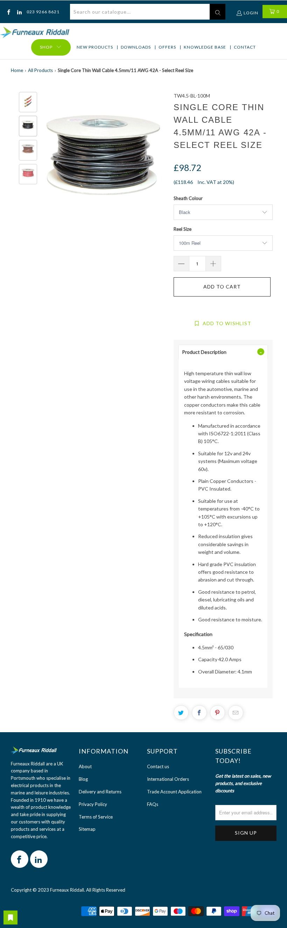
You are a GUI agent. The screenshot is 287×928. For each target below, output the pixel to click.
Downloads (136, 47)
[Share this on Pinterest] (217, 712)
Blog (83, 779)
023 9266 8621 (43, 11)
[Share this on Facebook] (199, 712)
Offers (167, 47)
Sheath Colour (188, 198)
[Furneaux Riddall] (34, 33)
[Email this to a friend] (235, 712)
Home (17, 70)
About (85, 766)
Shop (46, 47)
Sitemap (87, 829)
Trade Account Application (174, 791)
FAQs (152, 804)
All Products (40, 70)
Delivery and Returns (100, 791)
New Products (95, 47)
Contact (245, 47)
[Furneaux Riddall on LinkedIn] (19, 11)
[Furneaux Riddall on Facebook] (8, 11)
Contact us (158, 766)
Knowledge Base (205, 47)
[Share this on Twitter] (181, 712)
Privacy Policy (93, 804)
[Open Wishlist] (11, 918)
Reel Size (182, 229)
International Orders (168, 779)
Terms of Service (96, 817)
